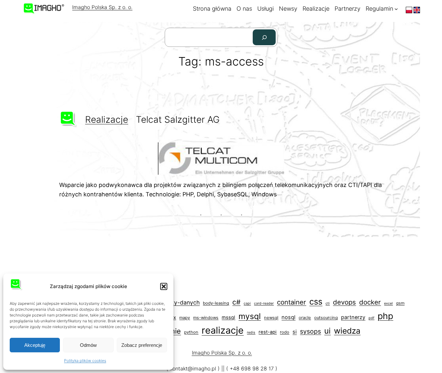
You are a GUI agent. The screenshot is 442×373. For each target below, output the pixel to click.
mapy (184, 317)
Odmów (88, 345)
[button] (163, 286)
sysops (310, 331)
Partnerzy (347, 8)
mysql (249, 316)
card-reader (264, 303)
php (385, 316)
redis (251, 332)
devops (344, 302)
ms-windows (205, 317)
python (191, 332)
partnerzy (353, 317)
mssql (228, 317)
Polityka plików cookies (85, 360)
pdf (371, 318)
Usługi (265, 8)
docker (370, 302)
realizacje (106, 119)
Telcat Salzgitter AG (178, 119)
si (295, 331)
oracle (305, 317)
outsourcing (326, 317)
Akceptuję (34, 345)
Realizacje (316, 8)
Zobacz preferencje (141, 345)
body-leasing (216, 303)
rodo (284, 332)
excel (388, 303)
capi (247, 303)
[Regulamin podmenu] (396, 9)
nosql (288, 317)
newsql (271, 317)
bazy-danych (182, 302)
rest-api (268, 332)
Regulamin (379, 8)
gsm (400, 303)
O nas (244, 8)
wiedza (347, 331)
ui (327, 331)
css (315, 301)
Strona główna (212, 8)
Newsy (288, 8)
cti (328, 303)
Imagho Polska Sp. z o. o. (102, 7)
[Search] (264, 37)
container (291, 302)
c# (236, 302)
